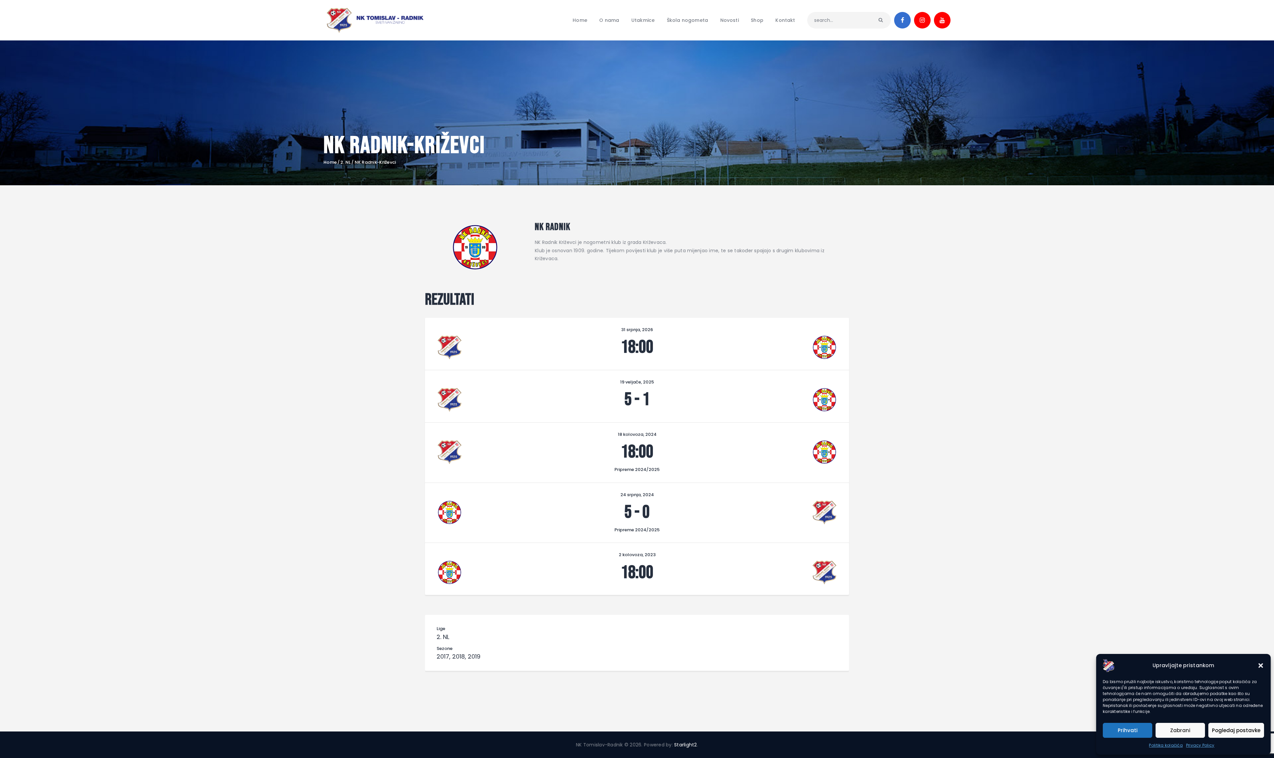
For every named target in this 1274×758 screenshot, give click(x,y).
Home (330, 162)
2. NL (345, 162)
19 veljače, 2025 (637, 382)
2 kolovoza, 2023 (637, 555)
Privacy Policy (1200, 745)
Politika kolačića (1165, 745)
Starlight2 (685, 744)
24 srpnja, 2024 (637, 495)
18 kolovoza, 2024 (637, 434)
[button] (1260, 665)
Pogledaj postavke (1236, 730)
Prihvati (1128, 730)
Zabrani (1180, 730)
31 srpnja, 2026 (637, 329)
